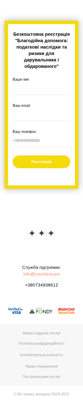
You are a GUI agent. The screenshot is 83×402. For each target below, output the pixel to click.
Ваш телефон (24, 132)
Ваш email (21, 105)
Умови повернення (41, 366)
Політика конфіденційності (41, 343)
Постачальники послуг (41, 377)
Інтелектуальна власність (41, 355)
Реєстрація (41, 162)
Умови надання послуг (41, 333)
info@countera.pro (41, 274)
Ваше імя (21, 79)
